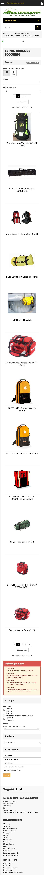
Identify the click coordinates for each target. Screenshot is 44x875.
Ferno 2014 (11, 711)
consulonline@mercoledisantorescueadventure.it (21, 812)
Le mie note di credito (11, 759)
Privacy (5, 846)
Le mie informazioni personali (14, 767)
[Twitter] (21, 789)
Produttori (10, 736)
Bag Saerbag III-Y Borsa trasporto (22, 276)
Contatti (6, 835)
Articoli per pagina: (9, 87)
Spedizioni (6, 826)
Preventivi (6, 842)
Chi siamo (6, 824)
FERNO (9, 709)
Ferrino (9, 713)
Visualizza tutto (22, 102)
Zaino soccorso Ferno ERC (22, 542)
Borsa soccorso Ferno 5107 (22, 630)
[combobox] (22, 742)
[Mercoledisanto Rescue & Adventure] (22, 11)
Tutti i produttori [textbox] (9, 742)
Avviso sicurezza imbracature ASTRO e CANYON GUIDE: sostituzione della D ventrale (23, 690)
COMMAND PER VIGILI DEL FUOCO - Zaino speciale (22, 498)
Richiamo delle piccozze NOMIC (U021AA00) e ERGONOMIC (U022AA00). (22, 683)
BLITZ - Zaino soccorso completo (22, 453)
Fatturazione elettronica (11, 853)
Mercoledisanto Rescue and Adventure (19, 715)
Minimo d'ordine (8, 844)
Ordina (5, 79)
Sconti (5, 837)
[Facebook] (16, 789)
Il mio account (12, 749)
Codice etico (7, 851)
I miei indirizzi (8, 763)
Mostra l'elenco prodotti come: (13, 68)
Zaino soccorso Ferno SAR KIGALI (22, 234)
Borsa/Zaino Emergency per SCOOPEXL (22, 190)
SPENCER (10, 720)
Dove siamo (7, 833)
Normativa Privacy (9, 830)
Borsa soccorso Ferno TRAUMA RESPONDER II (22, 586)
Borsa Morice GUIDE (22, 319)
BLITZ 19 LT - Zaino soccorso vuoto (22, 409)
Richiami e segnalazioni (11, 855)
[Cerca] (38, 27)
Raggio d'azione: (8, 726)
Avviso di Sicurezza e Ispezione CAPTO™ (20, 670)
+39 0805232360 (11, 810)
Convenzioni (7, 839)
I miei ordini (8, 755)
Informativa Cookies (10, 848)
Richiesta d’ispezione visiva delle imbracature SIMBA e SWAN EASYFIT (22, 676)
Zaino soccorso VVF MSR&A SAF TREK (22, 144)
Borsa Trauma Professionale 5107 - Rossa (22, 364)
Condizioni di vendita (10, 828)
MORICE (9, 718)
